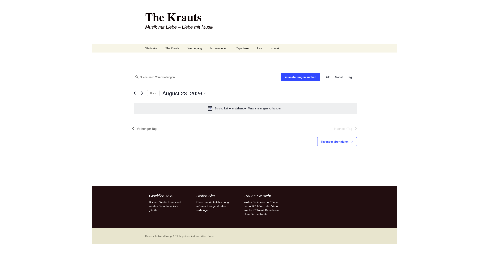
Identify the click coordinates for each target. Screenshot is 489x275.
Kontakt (275, 48)
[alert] (245, 108)
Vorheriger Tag (147, 128)
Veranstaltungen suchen (300, 77)
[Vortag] (134, 93)
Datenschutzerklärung (158, 236)
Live (259, 48)
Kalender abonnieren (335, 141)
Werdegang (195, 48)
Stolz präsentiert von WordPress (194, 236)
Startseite (151, 48)
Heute (153, 93)
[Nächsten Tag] (142, 93)
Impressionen (218, 48)
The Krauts (172, 48)
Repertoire (242, 48)
